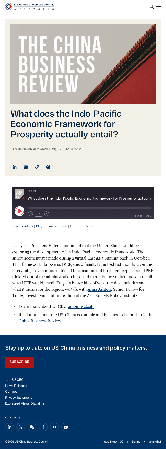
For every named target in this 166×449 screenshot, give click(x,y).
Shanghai (155, 441)
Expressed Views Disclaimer (25, 403)
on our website (81, 306)
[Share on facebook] (43, 427)
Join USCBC (14, 380)
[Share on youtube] (65, 427)
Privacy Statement (18, 398)
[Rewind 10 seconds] (30, 213)
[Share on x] (20, 427)
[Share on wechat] (32, 427)
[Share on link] (37, 167)
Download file (22, 226)
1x (38, 213)
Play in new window (51, 226)
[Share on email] (26, 167)
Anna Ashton (99, 289)
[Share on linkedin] (14, 167)
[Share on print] (48, 167)
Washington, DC (113, 441)
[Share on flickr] (54, 427)
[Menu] (158, 6)
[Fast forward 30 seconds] (46, 213)
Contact (11, 391)
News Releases (16, 386)
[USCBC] (29, 6)
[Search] (152, 6)
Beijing (136, 441)
